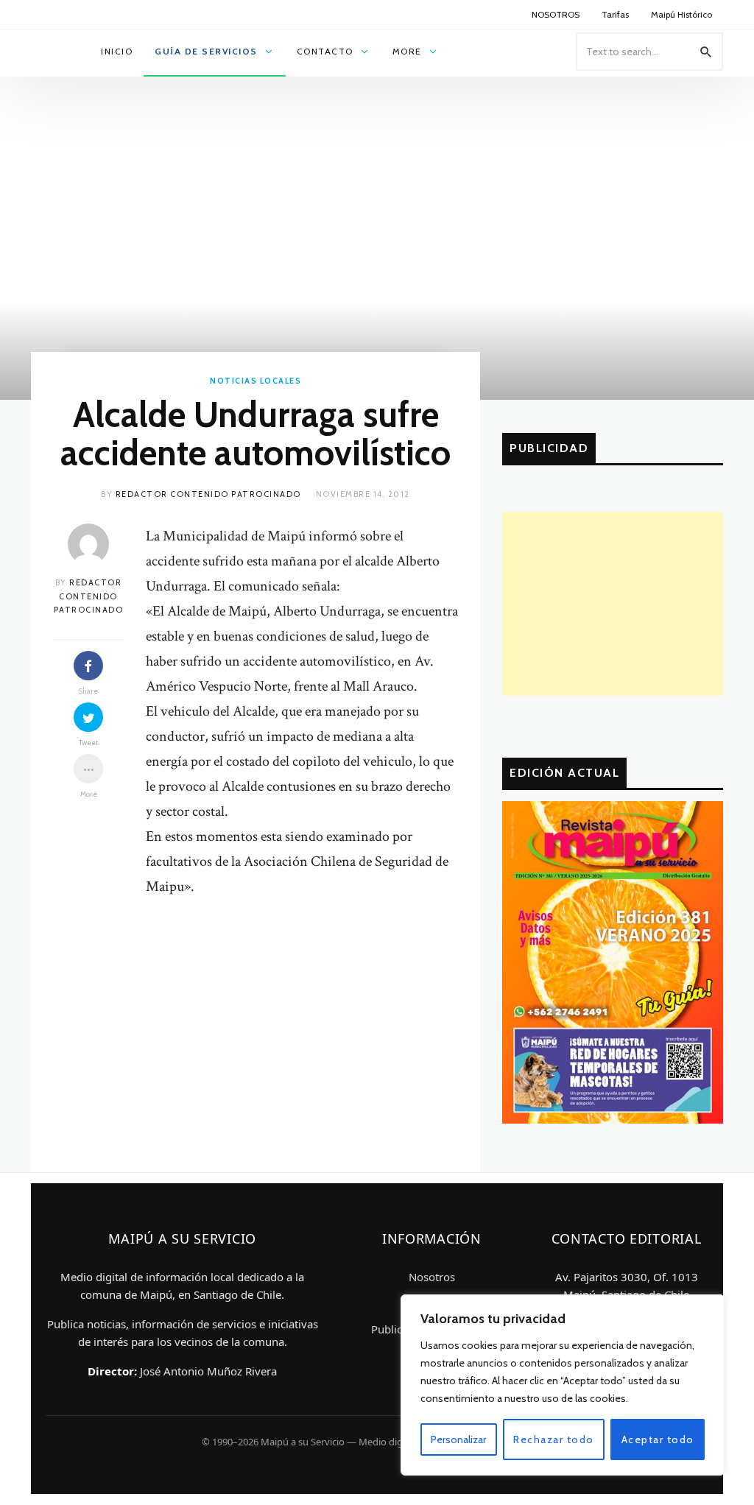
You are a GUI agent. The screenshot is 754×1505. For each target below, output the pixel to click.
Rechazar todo (553, 1439)
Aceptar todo (657, 1439)
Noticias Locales (255, 381)
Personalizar (458, 1439)
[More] (88, 768)
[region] (563, 1385)
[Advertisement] (612, 604)
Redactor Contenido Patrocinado (208, 494)
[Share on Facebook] (88, 665)
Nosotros (432, 1276)
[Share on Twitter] (88, 717)
